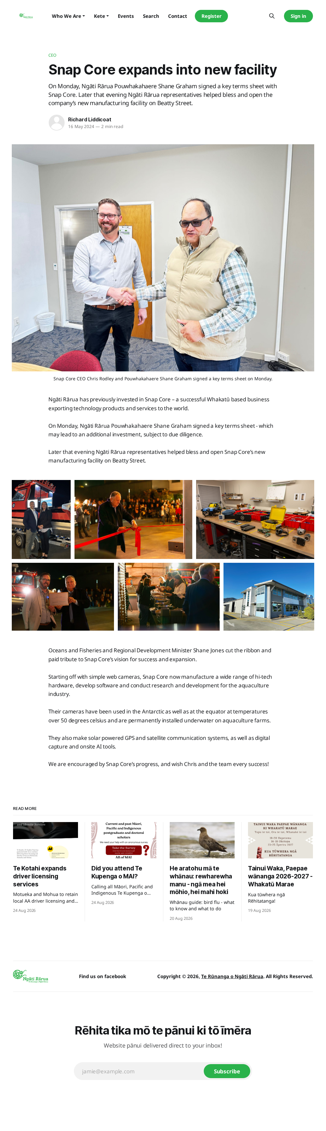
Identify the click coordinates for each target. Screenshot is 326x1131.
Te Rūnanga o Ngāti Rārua (232, 976)
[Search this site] (272, 16)
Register (212, 16)
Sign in (298, 16)
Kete (99, 16)
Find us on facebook (102, 976)
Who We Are (66, 16)
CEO (52, 55)
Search (151, 16)
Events (126, 16)
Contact (177, 16)
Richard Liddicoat (89, 119)
